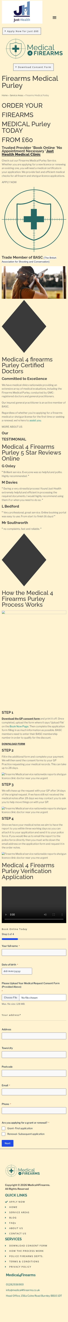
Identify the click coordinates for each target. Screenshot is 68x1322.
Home (5, 95)
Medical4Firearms (39, 1185)
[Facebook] (8, 1304)
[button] (55, 17)
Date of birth (10, 964)
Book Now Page (19, 726)
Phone (6, 1103)
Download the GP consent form (21, 718)
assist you (35, 420)
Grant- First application (20, 1128)
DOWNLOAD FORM (13, 744)
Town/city (7, 1047)
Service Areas (16, 95)
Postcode (7, 1066)
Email (6, 1085)
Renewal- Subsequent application (25, 1133)
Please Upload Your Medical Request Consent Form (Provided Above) (31, 987)
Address (6, 1029)
